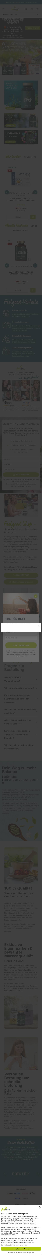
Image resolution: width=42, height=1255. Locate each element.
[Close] (38, 625)
